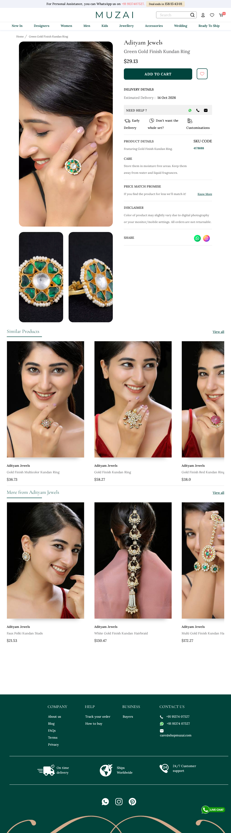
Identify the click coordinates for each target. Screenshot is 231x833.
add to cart (158, 74)
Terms (53, 738)
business (131, 706)
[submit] (202, 73)
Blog (51, 724)
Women (66, 26)
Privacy (53, 745)
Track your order (97, 717)
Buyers (128, 717)
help (90, 706)
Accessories (154, 26)
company (57, 706)
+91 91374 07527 (177, 717)
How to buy (93, 724)
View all (218, 332)
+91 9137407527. (132, 4)
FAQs (52, 731)
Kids (105, 26)
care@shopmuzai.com (175, 735)
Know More (205, 194)
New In (17, 26)
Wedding (180, 26)
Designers (41, 26)
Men (86, 26)
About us (54, 717)
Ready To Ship (209, 26)
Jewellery (126, 26)
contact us (172, 706)
